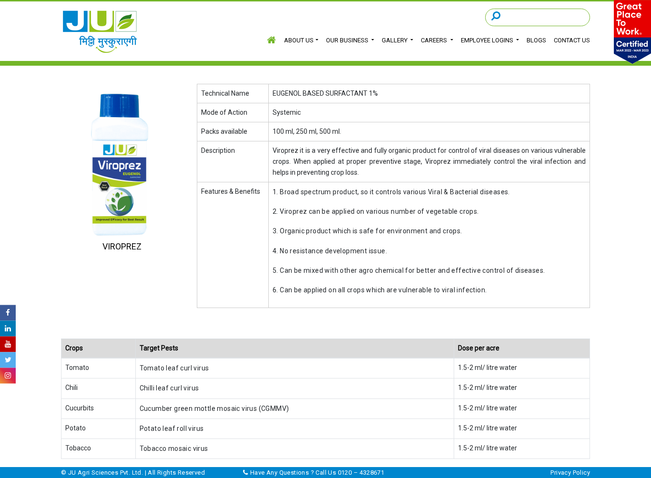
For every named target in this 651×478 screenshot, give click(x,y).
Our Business (348, 40)
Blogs (536, 40)
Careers (434, 40)
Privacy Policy (570, 472)
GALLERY (395, 40)
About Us (299, 40)
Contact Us (572, 40)
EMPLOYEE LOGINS (488, 40)
